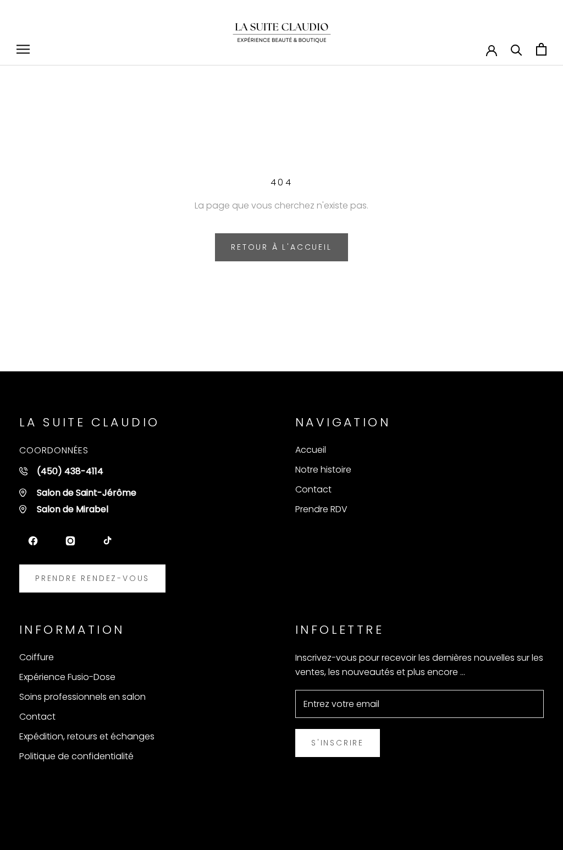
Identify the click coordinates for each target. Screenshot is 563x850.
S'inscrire (337, 742)
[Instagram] (70, 540)
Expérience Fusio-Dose (67, 677)
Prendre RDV (321, 509)
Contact (313, 489)
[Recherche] (516, 49)
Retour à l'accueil (281, 247)
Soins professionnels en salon (82, 696)
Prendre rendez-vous (92, 578)
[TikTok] (108, 540)
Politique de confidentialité (76, 756)
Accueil (310, 449)
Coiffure (36, 657)
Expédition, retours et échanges (86, 736)
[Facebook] (33, 540)
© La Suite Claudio (75, 820)
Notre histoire (323, 469)
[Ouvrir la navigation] (23, 49)
